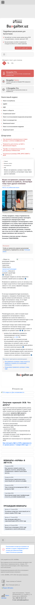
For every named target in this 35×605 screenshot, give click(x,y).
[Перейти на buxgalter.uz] (17, 26)
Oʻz (12, 63)
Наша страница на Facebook (13, 581)
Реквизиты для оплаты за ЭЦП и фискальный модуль (13, 144)
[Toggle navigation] (2, 2)
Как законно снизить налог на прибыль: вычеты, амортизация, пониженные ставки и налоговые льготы (16, 469)
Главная (6, 161)
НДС (4, 107)
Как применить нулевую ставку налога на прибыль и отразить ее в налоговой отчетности (17, 363)
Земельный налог (9, 123)
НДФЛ (5, 104)
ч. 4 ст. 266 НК (23, 347)
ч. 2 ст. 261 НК (20, 330)
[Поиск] (25, 60)
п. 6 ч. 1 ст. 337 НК (25, 279)
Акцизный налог (8, 130)
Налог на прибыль (9, 101)
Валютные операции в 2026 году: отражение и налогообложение (15, 527)
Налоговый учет (7, 165)
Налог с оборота (8, 110)
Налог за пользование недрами (13, 126)
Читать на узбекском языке (10, 187)
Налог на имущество (10, 120)
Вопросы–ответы (8, 163)
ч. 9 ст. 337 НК (22, 330)
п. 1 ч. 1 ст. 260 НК (3, 275)
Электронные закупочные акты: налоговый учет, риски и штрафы (15, 479)
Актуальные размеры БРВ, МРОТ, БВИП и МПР (16, 154)
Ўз (8, 63)
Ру (4, 63)
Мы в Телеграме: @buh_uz (13, 585)
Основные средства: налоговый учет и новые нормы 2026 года (17, 511)
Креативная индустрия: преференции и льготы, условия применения (17, 495)
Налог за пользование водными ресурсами (17, 117)
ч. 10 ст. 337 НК (31, 355)
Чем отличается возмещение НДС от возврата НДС (17, 487)
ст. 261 (16, 337)
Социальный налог (9, 113)
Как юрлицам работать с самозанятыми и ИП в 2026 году (15, 519)
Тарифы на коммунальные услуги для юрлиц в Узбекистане (14, 149)
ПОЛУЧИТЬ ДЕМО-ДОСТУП (23, 48)
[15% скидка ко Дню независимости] (17, 392)
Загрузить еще (18, 389)
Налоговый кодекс (9, 97)
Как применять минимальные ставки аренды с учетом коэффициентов (15, 140)
